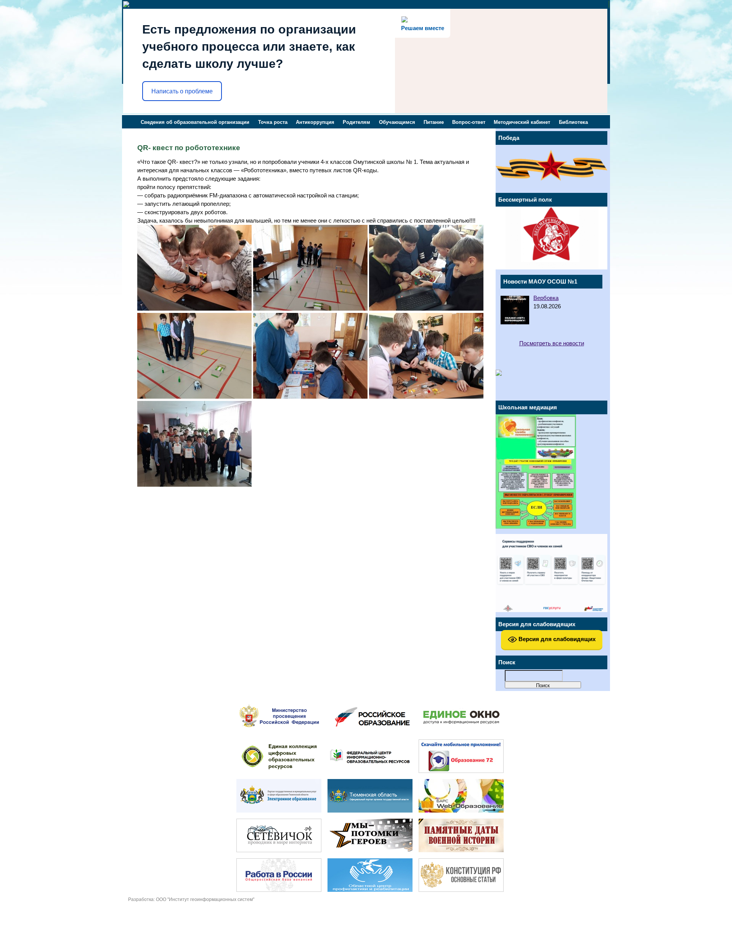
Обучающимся (397, 122)
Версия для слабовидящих (556, 639)
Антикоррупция (315, 122)
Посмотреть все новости (551, 343)
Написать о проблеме (182, 91)
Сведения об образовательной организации (195, 122)
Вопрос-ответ (468, 122)
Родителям (356, 122)
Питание (434, 122)
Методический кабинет (522, 122)
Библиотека (573, 122)
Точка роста (272, 122)
